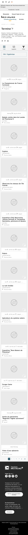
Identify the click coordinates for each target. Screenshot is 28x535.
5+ (16, 459)
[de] (11, 2)
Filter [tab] (23, 49)
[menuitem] (6, 14)
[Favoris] (6, 2)
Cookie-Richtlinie (13, 531)
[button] (9, 2)
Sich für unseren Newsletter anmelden (14, 494)
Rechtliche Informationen (13, 528)
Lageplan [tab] (14, 49)
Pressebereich (11, 9)
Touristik (17, 9)
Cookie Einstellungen (13, 532)
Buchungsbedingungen (13, 533)
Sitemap (13, 527)
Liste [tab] (4, 49)
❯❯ (25, 459)
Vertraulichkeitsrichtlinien (13, 529)
